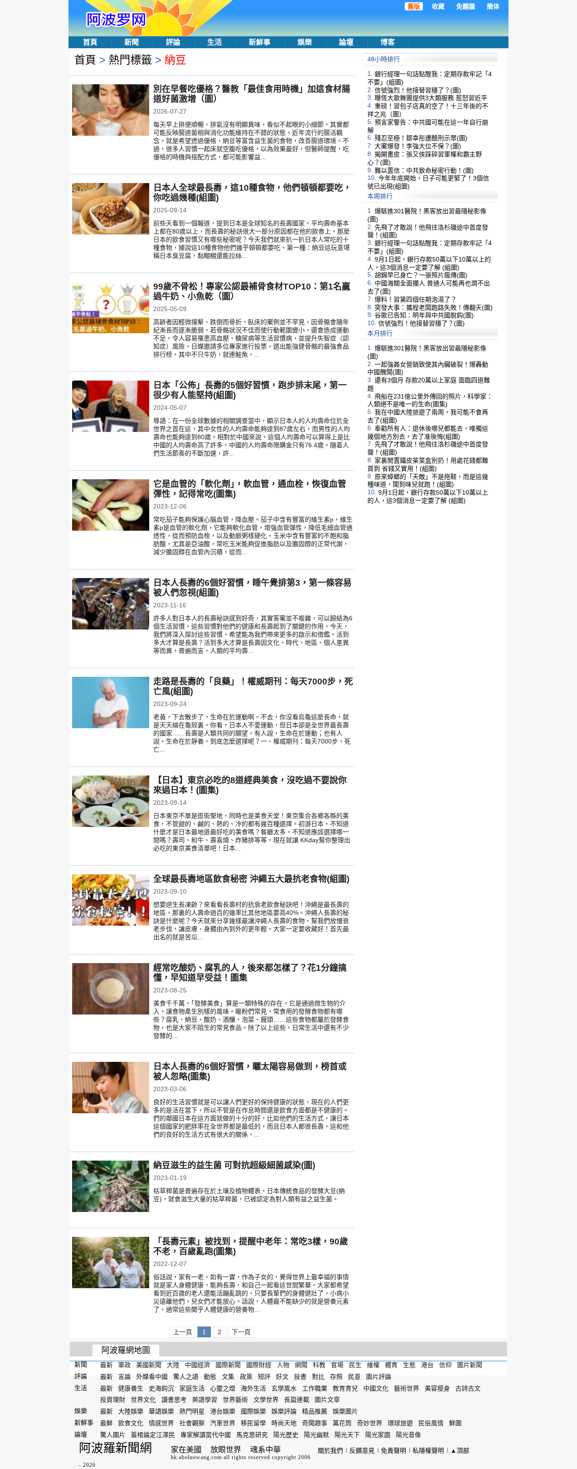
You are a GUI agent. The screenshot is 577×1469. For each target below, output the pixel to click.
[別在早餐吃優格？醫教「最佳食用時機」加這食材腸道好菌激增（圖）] (110, 111)
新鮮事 (259, 42)
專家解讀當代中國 (205, 1434)
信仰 (445, 1364)
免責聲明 (393, 1450)
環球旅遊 (400, 1423)
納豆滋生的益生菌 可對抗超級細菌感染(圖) (234, 1165)
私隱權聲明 (428, 1450)
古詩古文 (468, 1387)
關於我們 (330, 1450)
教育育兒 (345, 1387)
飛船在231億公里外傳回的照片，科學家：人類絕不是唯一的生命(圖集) (430, 400)
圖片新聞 (469, 1364)
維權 (373, 1364)
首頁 (90, 42)
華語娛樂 (161, 1411)
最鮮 (106, 1423)
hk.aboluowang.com (196, 1457)
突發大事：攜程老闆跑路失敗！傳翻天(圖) (434, 307)
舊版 (414, 6)
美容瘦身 (437, 1387)
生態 (409, 1364)
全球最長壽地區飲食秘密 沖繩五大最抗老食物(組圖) (251, 879)
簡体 (493, 6)
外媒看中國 (152, 1376)
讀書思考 (174, 1399)
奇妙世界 (369, 1423)
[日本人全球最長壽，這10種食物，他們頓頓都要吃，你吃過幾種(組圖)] (110, 209)
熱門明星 (192, 1411)
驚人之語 (185, 1376)
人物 (283, 1364)
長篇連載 (296, 1399)
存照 (336, 1376)
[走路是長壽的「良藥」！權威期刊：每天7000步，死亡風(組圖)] (110, 703)
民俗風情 (431, 1423)
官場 (337, 1364)
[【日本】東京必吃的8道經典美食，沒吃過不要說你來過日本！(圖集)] (110, 802)
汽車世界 (222, 1423)
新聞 (131, 42)
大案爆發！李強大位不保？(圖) (418, 146)
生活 (214, 42)
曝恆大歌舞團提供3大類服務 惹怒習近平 (431, 97)
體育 (391, 1364)
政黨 (246, 1376)
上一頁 (182, 1332)
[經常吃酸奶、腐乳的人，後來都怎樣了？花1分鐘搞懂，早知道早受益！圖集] (110, 989)
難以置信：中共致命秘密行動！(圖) (424, 170)
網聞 (301, 1364)
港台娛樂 (222, 1411)
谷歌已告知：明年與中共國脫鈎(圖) (424, 315)
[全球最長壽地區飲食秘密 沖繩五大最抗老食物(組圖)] (110, 900)
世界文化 (143, 1399)
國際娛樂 (253, 1411)
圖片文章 (327, 1399)
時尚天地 (284, 1423)
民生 (355, 1364)
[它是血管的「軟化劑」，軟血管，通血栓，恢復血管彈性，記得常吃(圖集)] (110, 506)
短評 (264, 1376)
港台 (427, 1364)
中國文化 (376, 1387)
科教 (319, 1364)
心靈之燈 (222, 1387)
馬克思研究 (252, 1434)
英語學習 (204, 1399)
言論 (124, 1376)
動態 (210, 1376)
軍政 (124, 1364)
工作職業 (314, 1387)
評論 (173, 42)
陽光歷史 (285, 1434)
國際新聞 (228, 1364)
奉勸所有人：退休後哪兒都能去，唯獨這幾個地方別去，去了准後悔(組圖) (427, 432)
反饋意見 (362, 1450)
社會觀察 (192, 1423)
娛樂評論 (284, 1411)
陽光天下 (347, 1434)
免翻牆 (465, 6)
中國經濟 (197, 1364)
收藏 (438, 6)
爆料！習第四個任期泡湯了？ (416, 299)
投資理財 (112, 1399)
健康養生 (130, 1387)
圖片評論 (378, 1376)
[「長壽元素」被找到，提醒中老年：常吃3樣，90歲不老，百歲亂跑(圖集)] (110, 1263)
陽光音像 (408, 1434)
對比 (318, 1376)
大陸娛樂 (130, 1411)
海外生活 (253, 1387)
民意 (354, 1376)
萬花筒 (342, 1423)
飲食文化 (130, 1423)
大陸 (173, 1364)
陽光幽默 (316, 1434)
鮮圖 (455, 1423)
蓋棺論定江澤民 (153, 1434)
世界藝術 (235, 1399)
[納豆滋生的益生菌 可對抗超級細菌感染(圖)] (110, 1187)
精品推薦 (314, 1411)
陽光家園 (377, 1434)
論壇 (346, 42)
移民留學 (253, 1423)
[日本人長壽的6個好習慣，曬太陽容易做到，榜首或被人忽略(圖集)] (110, 1088)
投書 (300, 1376)
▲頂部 (459, 1450)
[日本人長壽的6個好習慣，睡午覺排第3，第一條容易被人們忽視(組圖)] (110, 604)
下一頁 (241, 1332)
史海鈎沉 (161, 1387)
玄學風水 (284, 1387)
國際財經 (258, 1364)
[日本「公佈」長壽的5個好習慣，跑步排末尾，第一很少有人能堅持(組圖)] (110, 407)
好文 (282, 1376)
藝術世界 (406, 1387)
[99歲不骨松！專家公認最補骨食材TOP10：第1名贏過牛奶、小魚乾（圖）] (110, 308)
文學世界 (266, 1399)
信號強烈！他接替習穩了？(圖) (418, 89)
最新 (106, 1364)
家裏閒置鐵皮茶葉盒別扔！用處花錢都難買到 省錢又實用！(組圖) (427, 464)
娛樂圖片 (345, 1411)
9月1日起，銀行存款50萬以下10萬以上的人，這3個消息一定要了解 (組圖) (429, 263)
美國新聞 (148, 1364)
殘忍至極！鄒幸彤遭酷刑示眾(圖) (421, 138)
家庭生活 (192, 1387)
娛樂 (305, 42)
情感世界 (161, 1423)
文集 (228, 1376)
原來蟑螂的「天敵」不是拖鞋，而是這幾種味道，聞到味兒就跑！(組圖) (427, 480)
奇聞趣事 (314, 1423)
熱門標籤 (130, 60)
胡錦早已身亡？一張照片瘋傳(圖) (421, 275)
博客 (387, 42)
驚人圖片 (112, 1434)
